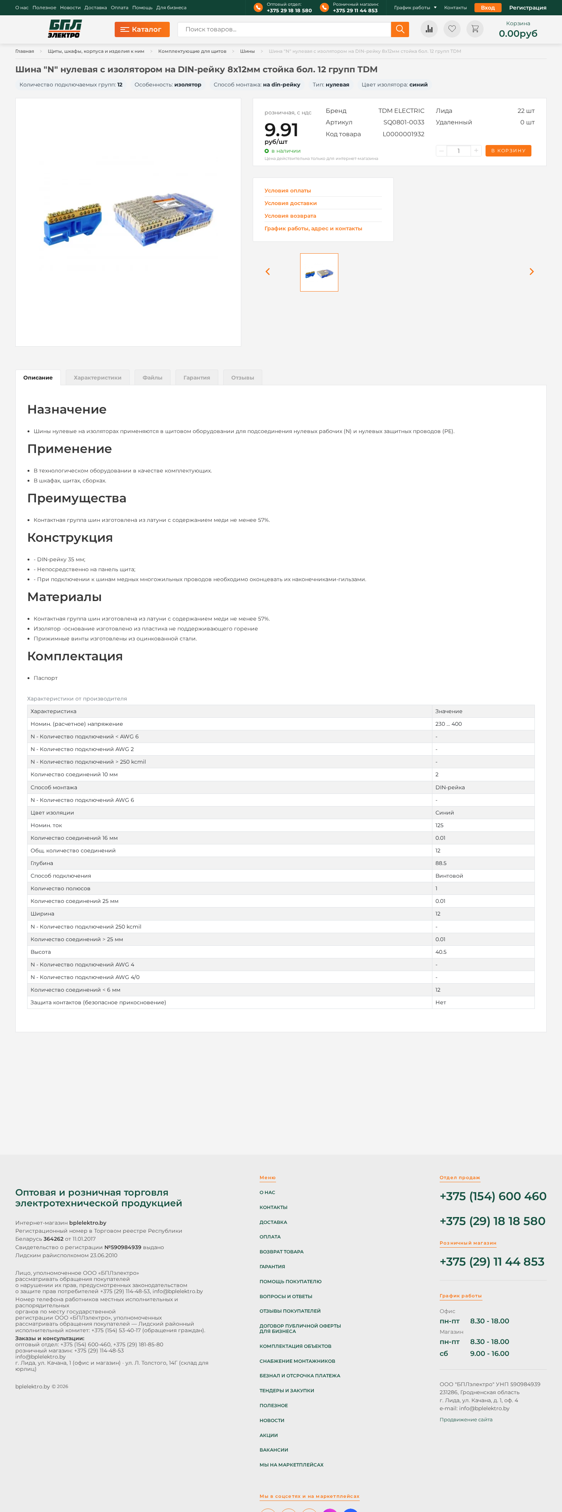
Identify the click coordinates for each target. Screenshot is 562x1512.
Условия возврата (290, 216)
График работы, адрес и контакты (313, 228)
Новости (70, 7)
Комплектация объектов (295, 1346)
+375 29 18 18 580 (289, 10)
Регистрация (528, 8)
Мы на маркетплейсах (291, 1465)
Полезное (44, 7)
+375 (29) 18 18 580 (493, 1221)
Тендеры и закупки (287, 1390)
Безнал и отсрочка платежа (300, 1375)
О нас (22, 7)
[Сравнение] (429, 28)
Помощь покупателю (291, 1281)
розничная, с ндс (288, 112)
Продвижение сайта (466, 1419)
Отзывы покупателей (290, 1311)
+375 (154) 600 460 (493, 1196)
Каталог (146, 29)
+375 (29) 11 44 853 (492, 1262)
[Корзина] (475, 28)
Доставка (95, 7)
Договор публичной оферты (300, 1326)
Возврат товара (282, 1252)
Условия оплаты (288, 190)
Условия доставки (291, 203)
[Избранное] (452, 28)
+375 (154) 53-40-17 (116, 1330)
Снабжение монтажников (297, 1361)
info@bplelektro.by (178, 1291)
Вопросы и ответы (286, 1296)
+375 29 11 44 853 (355, 10)
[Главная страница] (65, 29)
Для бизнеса (171, 7)
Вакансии (274, 1450)
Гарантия (272, 1266)
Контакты (455, 7)
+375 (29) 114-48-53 (125, 1291)
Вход (488, 7)
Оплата (119, 7)
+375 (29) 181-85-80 (138, 1344)
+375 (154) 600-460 (85, 1344)
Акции (269, 1435)
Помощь (142, 7)
